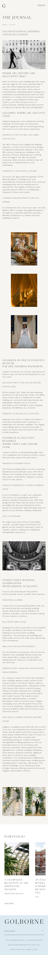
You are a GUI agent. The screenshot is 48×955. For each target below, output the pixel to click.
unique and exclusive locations (30, 97)
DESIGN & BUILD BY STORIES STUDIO (24, 949)
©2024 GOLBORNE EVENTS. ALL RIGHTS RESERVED (24, 940)
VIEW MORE (9, 903)
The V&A (6, 145)
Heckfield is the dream (23, 630)
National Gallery (9, 179)
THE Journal (17, 17)
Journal (12, 24)
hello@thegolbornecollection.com (24, 945)
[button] (42, 5)
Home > (5, 24)
